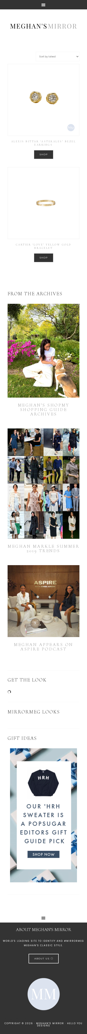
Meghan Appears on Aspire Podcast (43, 647)
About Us (42, 958)
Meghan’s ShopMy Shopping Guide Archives (43, 410)
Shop (43, 154)
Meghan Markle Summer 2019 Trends (43, 549)
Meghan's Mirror (43, 25)
